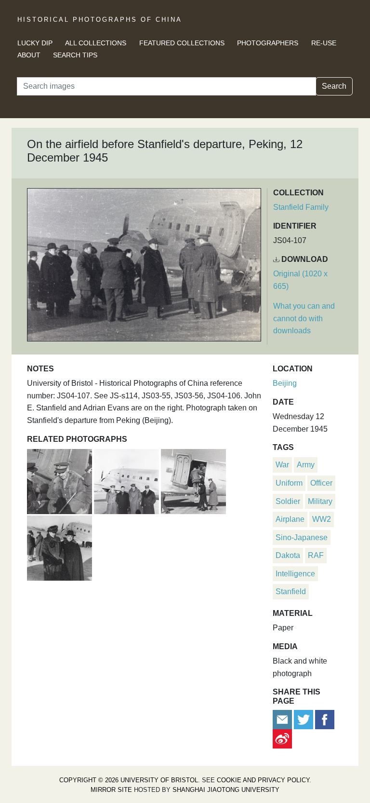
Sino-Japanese (302, 537)
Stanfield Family (301, 207)
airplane (290, 519)
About (28, 55)
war (282, 465)
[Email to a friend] (283, 719)
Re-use (323, 43)
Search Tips (75, 55)
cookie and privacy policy (263, 780)
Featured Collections (182, 43)
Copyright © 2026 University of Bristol (128, 780)
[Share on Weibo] (282, 738)
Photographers (267, 43)
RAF (316, 555)
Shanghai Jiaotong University (225, 789)
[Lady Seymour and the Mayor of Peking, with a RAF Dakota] (59, 547)
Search (334, 86)
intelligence (295, 574)
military (320, 501)
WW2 (321, 519)
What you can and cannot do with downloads (304, 318)
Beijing (285, 383)
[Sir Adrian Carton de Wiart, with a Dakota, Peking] (60, 480)
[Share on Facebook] (324, 719)
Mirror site (111, 789)
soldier (288, 501)
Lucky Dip (35, 43)
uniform (289, 483)
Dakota (288, 555)
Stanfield (291, 591)
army (306, 465)
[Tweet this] (304, 719)
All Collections (95, 43)
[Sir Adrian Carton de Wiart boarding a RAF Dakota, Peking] (193, 480)
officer (321, 483)
